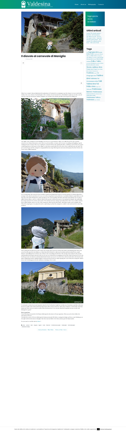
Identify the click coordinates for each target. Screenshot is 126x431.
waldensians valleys (98, 93)
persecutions (88, 63)
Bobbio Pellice (90, 54)
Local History (95, 57)
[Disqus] (52, 348)
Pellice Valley (96, 61)
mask (44, 325)
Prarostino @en (98, 63)
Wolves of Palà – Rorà (60, 329)
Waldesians (90, 100)
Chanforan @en (96, 54)
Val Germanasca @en (55, 325)
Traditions (90, 73)
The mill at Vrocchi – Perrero (93, 36)
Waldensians (97, 92)
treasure (95, 73)
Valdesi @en (64, 325)
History (90, 57)
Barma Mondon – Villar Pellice (46, 329)
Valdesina (93, 78)
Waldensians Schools (90, 93)
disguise (35, 325)
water (95, 99)
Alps (24, 325)
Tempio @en (89, 69)
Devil (32, 325)
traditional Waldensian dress (93, 71)
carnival (27, 325)
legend (40, 325)
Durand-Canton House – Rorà (94, 39)
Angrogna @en (93, 52)
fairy (92, 55)
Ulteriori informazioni (106, 429)
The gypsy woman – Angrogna (94, 38)
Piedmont (48, 325)
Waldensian (89, 89)
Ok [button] (98, 429)
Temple (95, 69)
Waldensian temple (91, 95)
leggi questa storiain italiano (93, 19)
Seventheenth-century (94, 65)
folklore (95, 55)
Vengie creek (98, 86)
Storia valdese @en (94, 67)
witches (98, 99)
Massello (94, 59)
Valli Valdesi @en (71, 325)
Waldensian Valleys (26, 326)
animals (100, 52)
